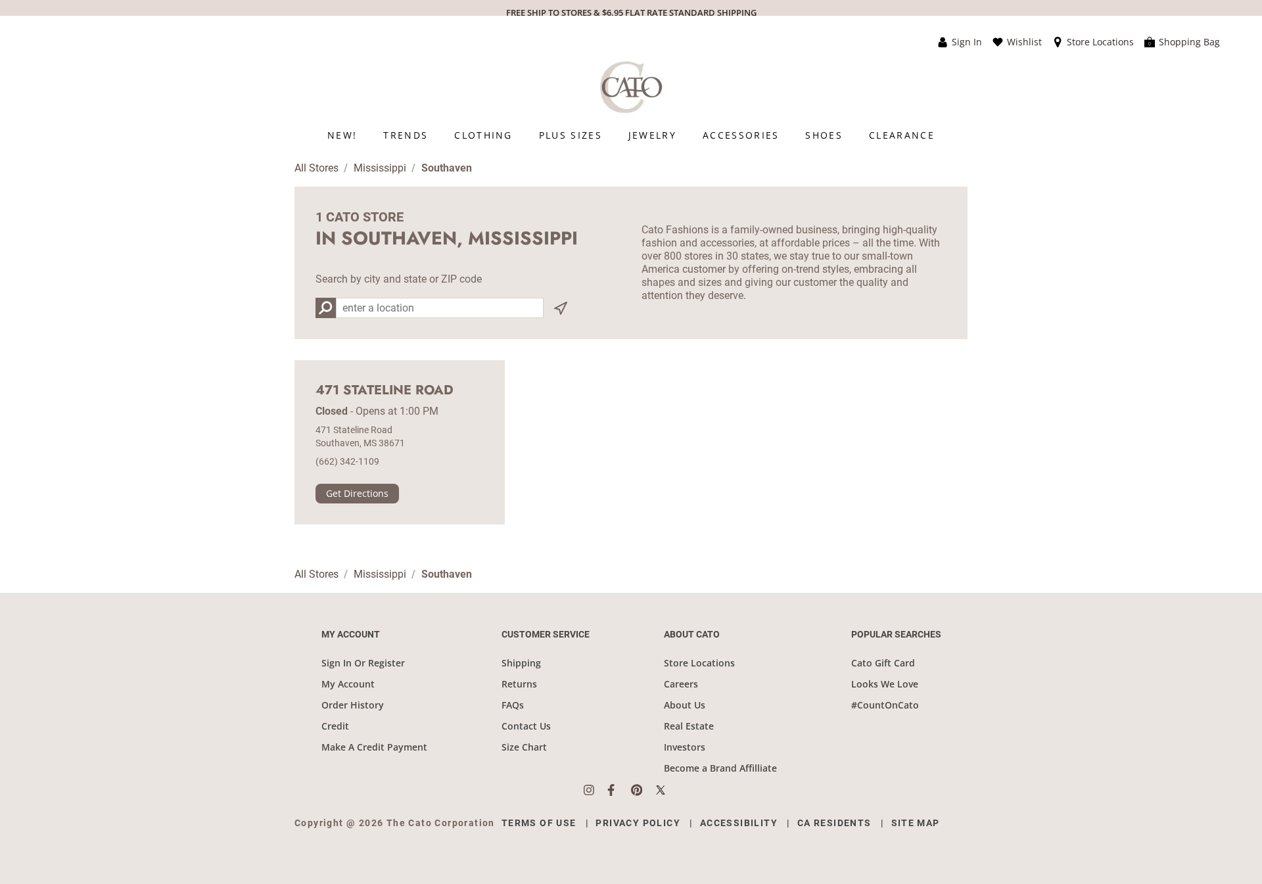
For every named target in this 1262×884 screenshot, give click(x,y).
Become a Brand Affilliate (720, 768)
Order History (352, 705)
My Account (348, 684)
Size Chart (524, 747)
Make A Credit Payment (374, 747)
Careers (681, 684)
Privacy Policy (638, 823)
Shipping (521, 663)
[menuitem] (342, 135)
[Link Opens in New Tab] (595, 790)
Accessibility (739, 823)
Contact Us (526, 726)
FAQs (513, 705)
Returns (519, 684)
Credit (335, 726)
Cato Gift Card (883, 663)
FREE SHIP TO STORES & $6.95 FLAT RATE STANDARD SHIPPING (631, 12)
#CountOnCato (885, 705)
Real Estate (689, 726)
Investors (684, 747)
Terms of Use (539, 823)
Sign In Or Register (363, 663)
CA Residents (834, 823)
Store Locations (699, 663)
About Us (684, 705)
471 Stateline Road (385, 390)
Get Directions (357, 493)
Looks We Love (884, 684)
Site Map (915, 823)
